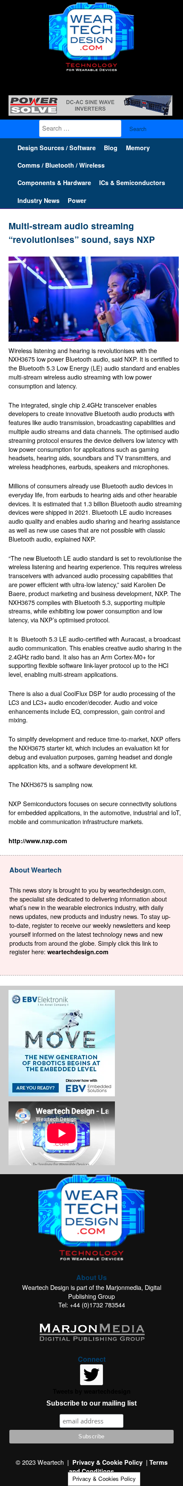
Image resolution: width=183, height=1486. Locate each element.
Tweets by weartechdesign (92, 1391)
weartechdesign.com (78, 951)
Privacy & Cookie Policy (107, 1462)
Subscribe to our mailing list (91, 1403)
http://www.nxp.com (38, 840)
